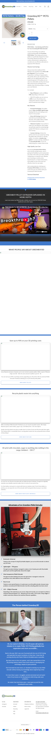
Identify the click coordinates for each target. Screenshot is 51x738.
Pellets (25, 6)
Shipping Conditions (29, 704)
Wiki (36, 6)
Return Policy (28, 706)
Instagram (4, 704)
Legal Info (27, 708)
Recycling (31, 6)
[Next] (23, 43)
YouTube (4, 706)
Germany (25, 724)
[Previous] (4, 43)
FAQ (40, 6)
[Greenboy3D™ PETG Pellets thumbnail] (13, 42)
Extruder (18, 6)
